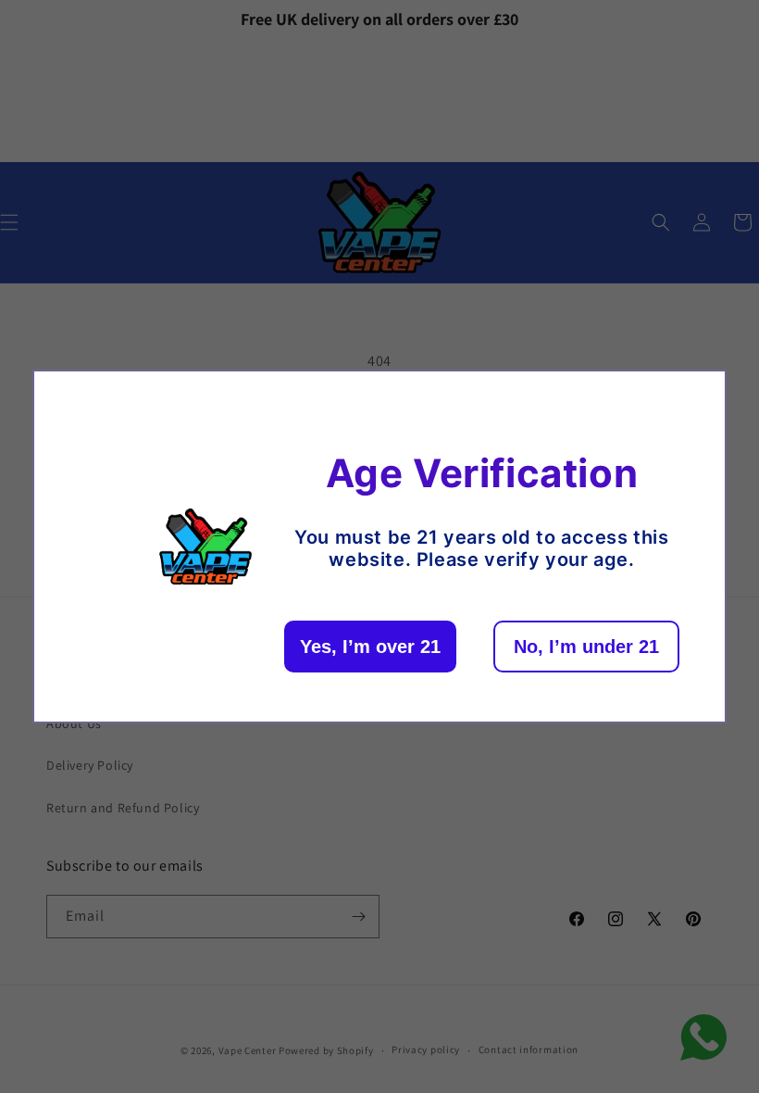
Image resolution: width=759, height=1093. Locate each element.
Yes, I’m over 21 (370, 646)
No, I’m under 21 (586, 646)
